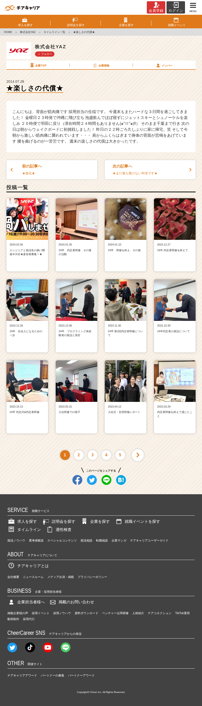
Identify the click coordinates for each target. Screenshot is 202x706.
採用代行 (29, 619)
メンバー (167, 65)
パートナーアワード (81, 675)
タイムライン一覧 (54, 32)
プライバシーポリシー (92, 577)
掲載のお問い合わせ (76, 602)
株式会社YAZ (28, 32)
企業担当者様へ (31, 602)
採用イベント (41, 613)
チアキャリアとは (33, 566)
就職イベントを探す (142, 521)
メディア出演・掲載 (60, 577)
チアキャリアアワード (22, 675)
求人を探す (27, 521)
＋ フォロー (45, 53)
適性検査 (63, 529)
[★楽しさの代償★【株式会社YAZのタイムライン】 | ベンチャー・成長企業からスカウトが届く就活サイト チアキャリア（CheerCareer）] (22, 7)
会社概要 (13, 577)
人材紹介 (138, 613)
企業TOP (40, 65)
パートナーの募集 (52, 675)
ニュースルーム (33, 577)
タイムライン (29, 529)
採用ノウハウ (62, 613)
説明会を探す (63, 521)
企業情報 (104, 65)
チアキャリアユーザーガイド (149, 540)
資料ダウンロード (86, 613)
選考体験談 (36, 540)
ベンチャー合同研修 (115, 613)
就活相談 (86, 540)
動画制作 (13, 619)
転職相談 (102, 540)
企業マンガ (119, 540)
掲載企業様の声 (17, 613)
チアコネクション (159, 613)
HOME (8, 32)
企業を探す (100, 521)
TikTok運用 (182, 613)
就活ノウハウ (16, 540)
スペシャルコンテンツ (62, 540)
